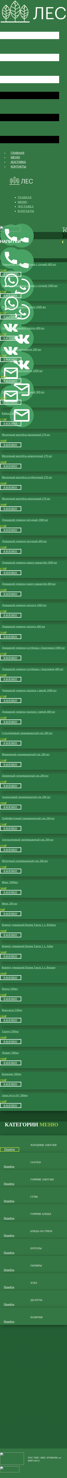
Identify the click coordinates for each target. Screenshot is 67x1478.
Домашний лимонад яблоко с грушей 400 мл (29, 264)
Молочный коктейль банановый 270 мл (26, 434)
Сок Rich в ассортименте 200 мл (21, 349)
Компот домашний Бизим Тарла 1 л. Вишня (28, 967)
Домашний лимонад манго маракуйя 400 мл (29, 583)
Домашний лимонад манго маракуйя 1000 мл (29, 562)
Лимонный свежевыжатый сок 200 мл (25, 775)
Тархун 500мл (10, 1031)
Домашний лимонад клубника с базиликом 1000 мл (33, 647)
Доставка (18, 162)
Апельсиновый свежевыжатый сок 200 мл (27, 839)
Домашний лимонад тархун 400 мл (23, 328)
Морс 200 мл (9, 903)
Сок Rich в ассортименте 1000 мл (22, 370)
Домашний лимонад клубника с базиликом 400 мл (32, 669)
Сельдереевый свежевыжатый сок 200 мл (27, 733)
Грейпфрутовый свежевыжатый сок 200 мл (28, 818)
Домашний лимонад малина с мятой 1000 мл (29, 690)
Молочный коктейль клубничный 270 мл (27, 477)
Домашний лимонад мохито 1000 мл (24, 605)
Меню (15, 157)
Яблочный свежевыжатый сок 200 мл (25, 860)
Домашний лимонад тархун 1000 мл (24, 306)
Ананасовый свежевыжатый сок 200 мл (26, 796)
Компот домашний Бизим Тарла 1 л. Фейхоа (29, 924)
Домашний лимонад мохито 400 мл (23, 626)
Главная (17, 153)
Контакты (18, 166)
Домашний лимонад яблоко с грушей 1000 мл (30, 285)
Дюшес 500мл (10, 1052)
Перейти (9, 1149)
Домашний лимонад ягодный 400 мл (24, 541)
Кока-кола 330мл (12, 1010)
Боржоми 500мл (11, 1074)
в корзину (10, 274)
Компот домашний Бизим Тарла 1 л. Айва (27, 946)
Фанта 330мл (10, 988)
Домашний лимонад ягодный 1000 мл (25, 519)
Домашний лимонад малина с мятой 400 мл (28, 711)
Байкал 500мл (10, 413)
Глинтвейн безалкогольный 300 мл (23, 392)
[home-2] (33, 22)
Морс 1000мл (10, 882)
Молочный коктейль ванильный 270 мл (26, 498)
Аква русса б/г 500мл (15, 1095)
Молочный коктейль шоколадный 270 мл (27, 456)
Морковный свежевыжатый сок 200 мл (25, 754)
